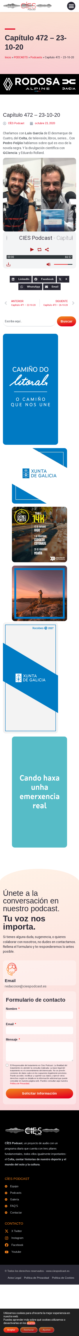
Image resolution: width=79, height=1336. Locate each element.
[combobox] (29, 321)
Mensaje (12, 1039)
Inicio (8, 57)
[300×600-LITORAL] (30, 444)
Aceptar (11, 1330)
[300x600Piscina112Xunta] (39, 846)
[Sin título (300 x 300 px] (39, 502)
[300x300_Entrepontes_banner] (39, 561)
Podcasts (36, 57)
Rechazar (29, 1330)
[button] (71, 6)
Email (10, 980)
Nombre (12, 1008)
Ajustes (47, 1330)
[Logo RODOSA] (39, 91)
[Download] (8, 264)
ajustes (31, 1323)
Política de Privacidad (19, 1083)
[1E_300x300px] (39, 620)
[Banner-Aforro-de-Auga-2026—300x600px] (30, 732)
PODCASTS (21, 57)
